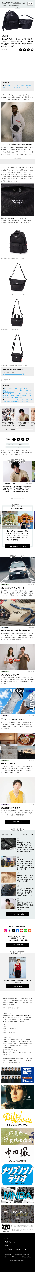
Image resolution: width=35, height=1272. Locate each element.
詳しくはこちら (30, 4)
